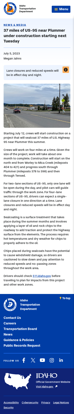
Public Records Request (22, 346)
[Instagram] (51, 362)
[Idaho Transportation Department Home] (20, 9)
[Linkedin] (61, 362)
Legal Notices (61, 402)
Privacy (45, 402)
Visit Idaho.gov (45, 386)
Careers (10, 323)
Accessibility (11, 402)
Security (9, 407)
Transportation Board (20, 329)
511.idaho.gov (42, 276)
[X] (33, 362)
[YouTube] (42, 362)
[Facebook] (23, 362)
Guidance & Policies (19, 340)
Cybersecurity (30, 402)
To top (66, 298)
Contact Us (12, 318)
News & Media (15, 25)
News (8, 334)
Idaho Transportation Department (30, 305)
